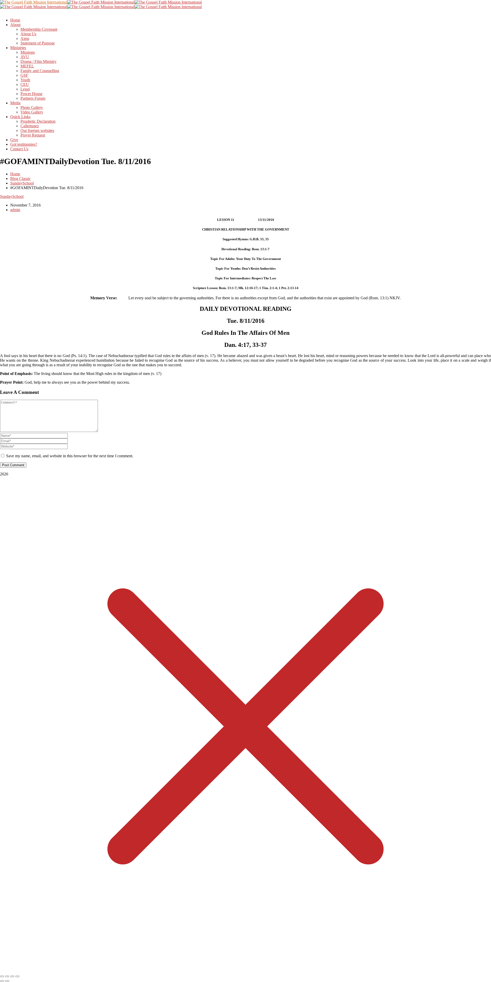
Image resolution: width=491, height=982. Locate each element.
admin (15, 210)
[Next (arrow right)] (7, 981)
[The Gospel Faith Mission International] (33, 2)
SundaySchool (22, 183)
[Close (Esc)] (17, 976)
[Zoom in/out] (2, 976)
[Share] (12, 976)
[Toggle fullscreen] (7, 976)
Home (15, 174)
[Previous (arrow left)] (2, 981)
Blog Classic (20, 178)
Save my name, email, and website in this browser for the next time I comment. (69, 456)
